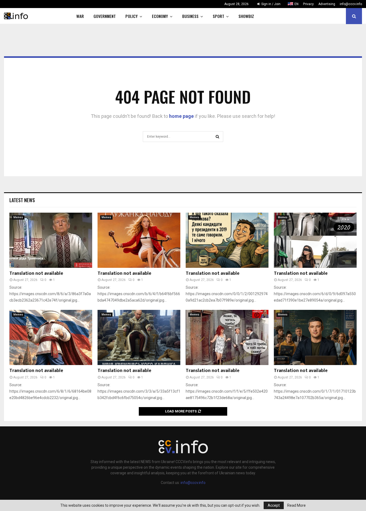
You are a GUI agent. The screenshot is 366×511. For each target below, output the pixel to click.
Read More (296, 505)
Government (105, 16)
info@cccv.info (351, 4)
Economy (160, 16)
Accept (274, 505)
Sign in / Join (270, 4)
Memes (18, 217)
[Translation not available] (50, 240)
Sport (218, 16)
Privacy (308, 4)
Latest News (22, 200)
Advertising (326, 4)
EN (296, 4)
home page (181, 116)
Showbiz (246, 16)
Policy (131, 16)
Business (190, 16)
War (80, 16)
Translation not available (36, 273)
